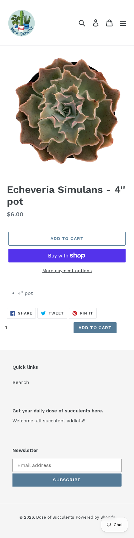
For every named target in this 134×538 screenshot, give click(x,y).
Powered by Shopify (95, 517)
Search (20, 382)
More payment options (67, 270)
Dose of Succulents (55, 517)
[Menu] (123, 23)
